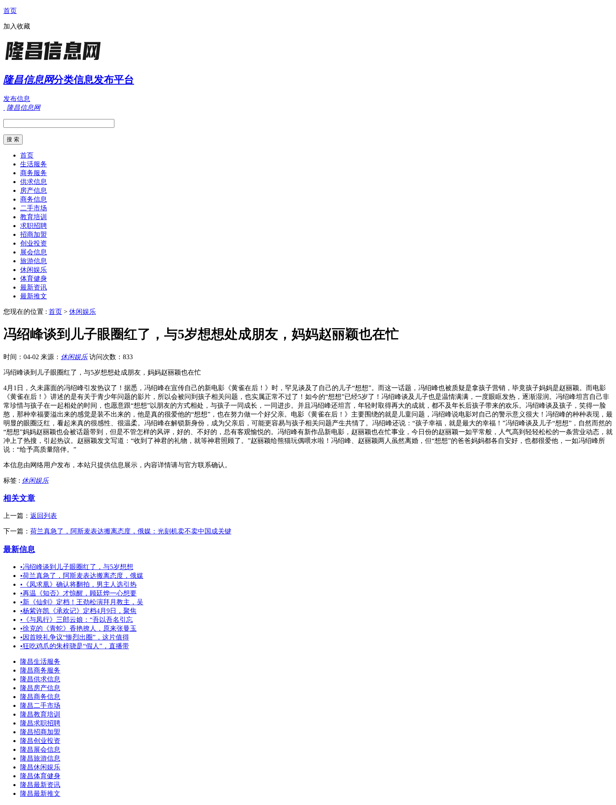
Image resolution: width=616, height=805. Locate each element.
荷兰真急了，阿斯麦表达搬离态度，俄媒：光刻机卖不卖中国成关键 (130, 531)
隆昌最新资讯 (40, 784)
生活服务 (33, 164)
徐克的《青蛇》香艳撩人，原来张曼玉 (78, 628)
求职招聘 (33, 225)
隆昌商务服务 (40, 670)
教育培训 (33, 216)
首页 (10, 10)
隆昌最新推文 (40, 793)
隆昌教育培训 (40, 714)
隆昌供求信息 (40, 679)
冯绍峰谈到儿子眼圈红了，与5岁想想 (76, 566)
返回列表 (43, 515)
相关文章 (19, 498)
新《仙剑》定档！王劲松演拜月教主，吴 (81, 602)
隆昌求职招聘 (40, 723)
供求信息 (33, 181)
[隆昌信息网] (55, 60)
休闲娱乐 (33, 269)
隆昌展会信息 (40, 749)
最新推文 (33, 296)
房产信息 (33, 190)
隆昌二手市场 (40, 705)
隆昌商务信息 (40, 696)
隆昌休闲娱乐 (40, 767)
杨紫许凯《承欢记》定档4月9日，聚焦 (78, 610)
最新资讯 (33, 287)
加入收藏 (16, 26)
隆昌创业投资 (40, 740)
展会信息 (33, 252)
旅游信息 (33, 260)
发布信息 (16, 98)
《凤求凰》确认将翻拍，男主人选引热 (78, 584)
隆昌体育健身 (40, 775)
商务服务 (33, 172)
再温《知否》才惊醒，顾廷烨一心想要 (78, 593)
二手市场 (33, 208)
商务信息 (33, 199)
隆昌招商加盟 (40, 731)
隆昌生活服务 (40, 661)
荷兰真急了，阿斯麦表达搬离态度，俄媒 (81, 575)
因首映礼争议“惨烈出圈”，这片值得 (74, 637)
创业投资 (33, 243)
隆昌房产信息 (40, 687)
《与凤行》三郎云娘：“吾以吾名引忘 (76, 619)
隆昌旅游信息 (40, 758)
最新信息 (19, 549)
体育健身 (33, 278)
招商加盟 (33, 234)
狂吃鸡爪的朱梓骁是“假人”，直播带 (74, 646)
